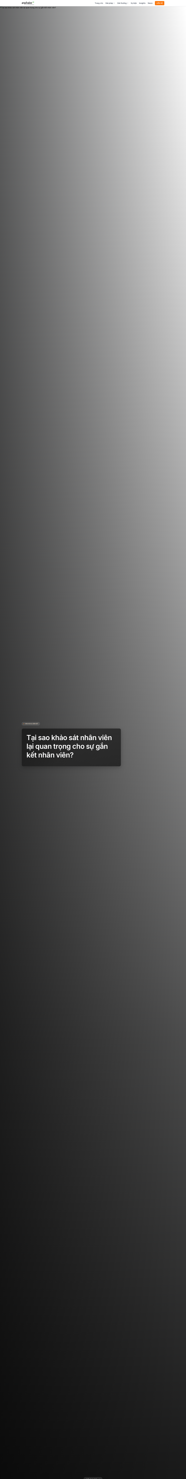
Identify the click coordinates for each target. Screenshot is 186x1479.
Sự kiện (134, 3)
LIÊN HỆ (159, 3)
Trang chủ (99, 3)
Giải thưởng (122, 3)
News (150, 3)
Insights (142, 3)
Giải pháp (109, 3)
